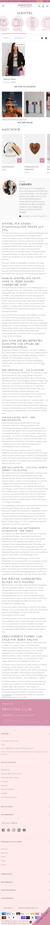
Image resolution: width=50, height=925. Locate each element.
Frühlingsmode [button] (8, 890)
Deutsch (8, 908)
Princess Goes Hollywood (16, 921)
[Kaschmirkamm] (12, 149)
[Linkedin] (19, 830)
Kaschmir (11, 129)
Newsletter (5, 770)
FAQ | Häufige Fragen (9, 777)
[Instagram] (13, 830)
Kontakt (4, 793)
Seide (3, 861)
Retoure (4, 785)
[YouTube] (24, 830)
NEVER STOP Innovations (22, 923)
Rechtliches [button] (7, 807)
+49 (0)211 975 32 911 (9, 741)
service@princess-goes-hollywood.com (17, 748)
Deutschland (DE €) (27, 908)
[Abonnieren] (45, 720)
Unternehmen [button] (7, 815)
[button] (40, 915)
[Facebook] (3, 830)
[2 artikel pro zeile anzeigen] (46, 38)
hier (43, 363)
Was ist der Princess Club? (11, 773)
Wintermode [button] (7, 882)
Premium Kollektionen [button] (11, 842)
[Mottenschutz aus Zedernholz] (34, 149)
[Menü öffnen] (4, 5)
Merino (3, 857)
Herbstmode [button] (6, 874)
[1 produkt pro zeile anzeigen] (42, 38)
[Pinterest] (8, 830)
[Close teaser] (31, 922)
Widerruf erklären (8, 789)
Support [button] (5, 734)
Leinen (3, 865)
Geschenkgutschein (9, 797)
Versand (4, 781)
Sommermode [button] (7, 898)
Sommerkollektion (28, 1)
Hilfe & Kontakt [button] (8, 762)
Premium (4, 849)
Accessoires (7, 694)
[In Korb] (22, 73)
